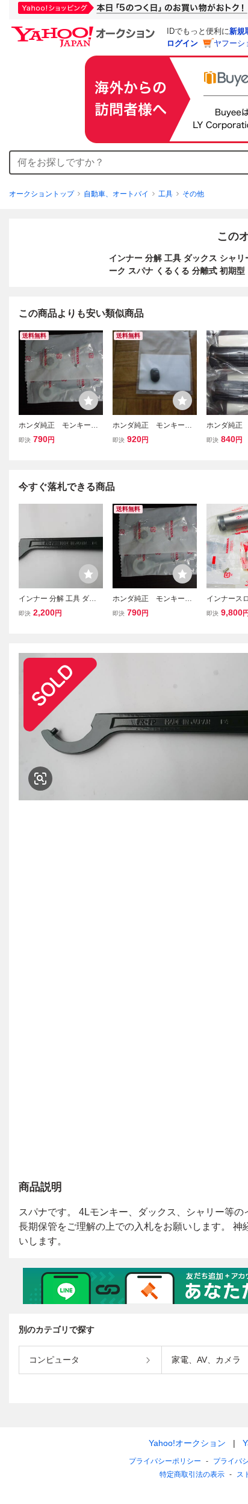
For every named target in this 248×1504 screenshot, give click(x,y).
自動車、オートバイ (116, 194)
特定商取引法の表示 (192, 1474)
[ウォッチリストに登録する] (88, 400)
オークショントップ (41, 194)
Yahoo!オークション (187, 1443)
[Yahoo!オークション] (85, 29)
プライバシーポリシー (165, 1461)
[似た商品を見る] (40, 778)
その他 (193, 194)
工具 (165, 194)
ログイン (182, 43)
